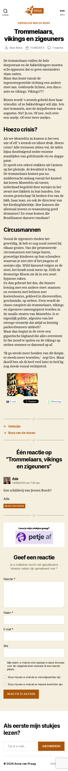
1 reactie (57, 47)
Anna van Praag (25, 763)
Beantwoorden (14, 506)
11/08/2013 (37, 47)
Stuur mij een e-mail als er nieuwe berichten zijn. (35, 684)
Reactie (9, 579)
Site (5, 646)
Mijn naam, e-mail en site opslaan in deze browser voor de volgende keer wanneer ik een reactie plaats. (36, 666)
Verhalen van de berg (34, 23)
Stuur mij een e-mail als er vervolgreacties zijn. (34, 677)
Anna (19, 47)
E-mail (8, 629)
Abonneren (51, 746)
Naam (8, 612)
